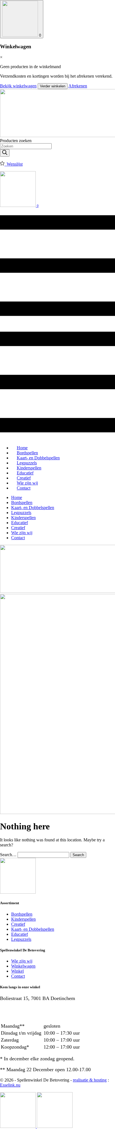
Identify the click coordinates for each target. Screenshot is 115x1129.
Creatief (18, 527)
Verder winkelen (52, 86)
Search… (8, 854)
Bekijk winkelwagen (18, 85)
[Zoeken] (4, 153)
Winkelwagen (23, 966)
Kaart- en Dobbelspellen (32, 507)
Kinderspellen (23, 517)
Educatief (19, 522)
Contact (23, 488)
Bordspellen (21, 502)
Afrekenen (77, 85)
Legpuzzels (21, 512)
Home (16, 497)
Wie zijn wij (21, 532)
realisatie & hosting (90, 1080)
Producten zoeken (16, 140)
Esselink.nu (10, 1085)
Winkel (17, 971)
